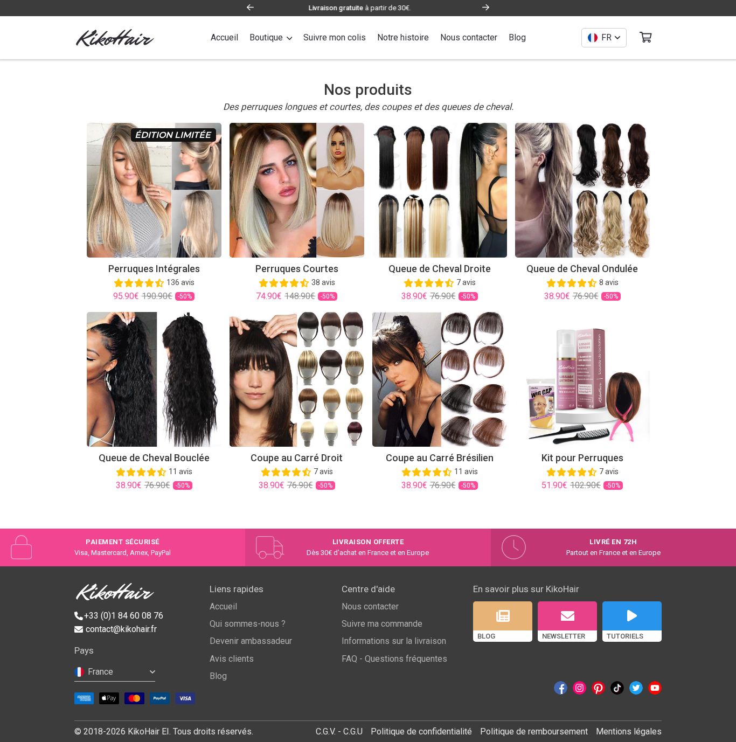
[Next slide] (485, 8)
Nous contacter (370, 606)
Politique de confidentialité (421, 731)
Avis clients (232, 659)
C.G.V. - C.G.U (339, 731)
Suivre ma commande (382, 624)
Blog (218, 676)
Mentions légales (629, 731)
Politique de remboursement (534, 731)
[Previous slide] (250, 8)
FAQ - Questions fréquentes (394, 659)
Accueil (223, 606)
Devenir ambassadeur (251, 641)
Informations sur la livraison (394, 641)
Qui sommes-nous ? (248, 624)
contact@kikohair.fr (121, 629)
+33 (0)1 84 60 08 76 (123, 616)
